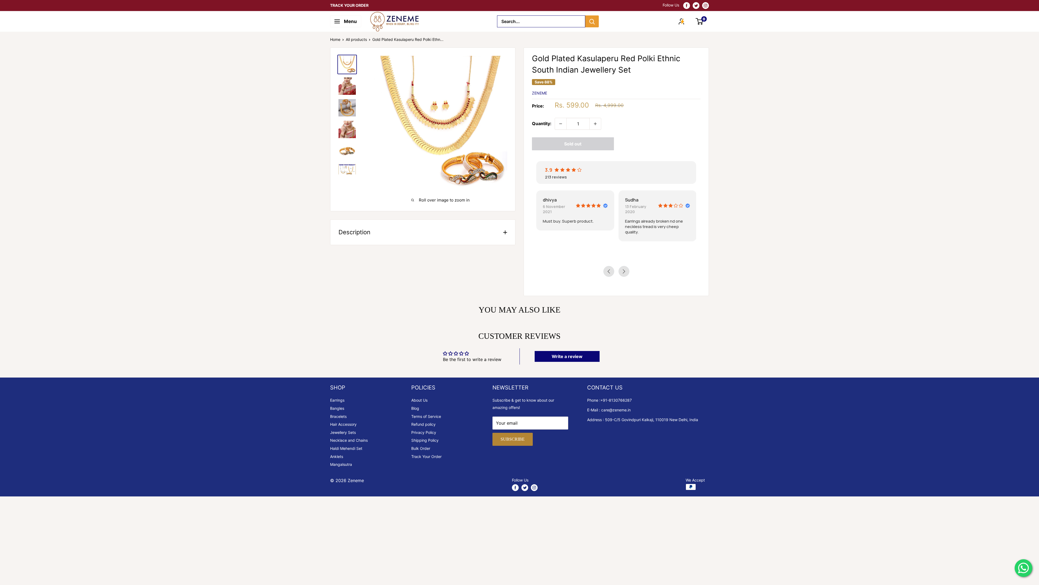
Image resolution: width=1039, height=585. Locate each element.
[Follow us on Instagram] (705, 5)
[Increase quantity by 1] (595, 123)
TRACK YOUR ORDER (349, 5)
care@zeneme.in (616, 410)
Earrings (337, 400)
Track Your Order (426, 456)
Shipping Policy (425, 440)
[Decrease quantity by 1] (560, 123)
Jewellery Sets (343, 432)
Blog (415, 408)
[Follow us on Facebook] (686, 5)
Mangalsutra (341, 464)
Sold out (572, 144)
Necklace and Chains (349, 440)
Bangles (337, 408)
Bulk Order (420, 448)
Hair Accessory (343, 424)
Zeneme (539, 93)
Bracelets (338, 416)
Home (335, 39)
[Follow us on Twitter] (696, 5)
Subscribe (513, 439)
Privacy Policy (423, 432)
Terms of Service (426, 416)
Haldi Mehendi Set (346, 448)
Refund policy (423, 424)
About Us (419, 400)
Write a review (567, 356)
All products (356, 39)
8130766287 (620, 400)
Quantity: (541, 123)
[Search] (592, 21)
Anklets (336, 456)
